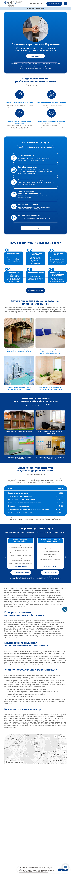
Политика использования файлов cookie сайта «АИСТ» (33, 871)
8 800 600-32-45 (37, 4)
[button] (66, 557)
